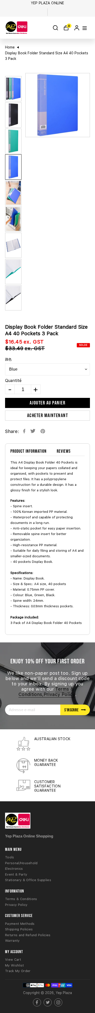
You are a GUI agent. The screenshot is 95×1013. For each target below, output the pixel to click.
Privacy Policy (16, 905)
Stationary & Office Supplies (28, 880)
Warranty (12, 941)
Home (10, 47)
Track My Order (17, 971)
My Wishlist (14, 965)
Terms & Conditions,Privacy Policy (46, 691)
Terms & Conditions (21, 899)
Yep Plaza (64, 993)
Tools (9, 857)
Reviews (64, 451)
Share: (12, 431)
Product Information (28, 451)
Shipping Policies (19, 929)
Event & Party (16, 874)
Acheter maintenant (47, 415)
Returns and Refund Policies (28, 935)
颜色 (8, 359)
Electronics (14, 869)
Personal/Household (21, 863)
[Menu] (84, 27)
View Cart (13, 959)
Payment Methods (20, 924)
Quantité (13, 380)
